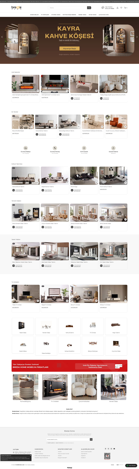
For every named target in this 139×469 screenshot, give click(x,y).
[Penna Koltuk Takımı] (113, 176)
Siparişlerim (84, 453)
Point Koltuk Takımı (18, 186)
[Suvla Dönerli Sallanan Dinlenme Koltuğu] (93, 122)
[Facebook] (105, 448)
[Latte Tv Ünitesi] (55, 294)
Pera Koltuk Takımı (76, 186)
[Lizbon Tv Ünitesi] (113, 294)
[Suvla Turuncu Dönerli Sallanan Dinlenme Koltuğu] (116, 122)
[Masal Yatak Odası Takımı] (34, 251)
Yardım (60, 451)
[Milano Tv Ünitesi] (26, 294)
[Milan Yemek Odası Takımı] (84, 213)
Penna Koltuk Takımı (106, 186)
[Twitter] (108, 448)
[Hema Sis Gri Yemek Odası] (55, 213)
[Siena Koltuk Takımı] (46, 122)
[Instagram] (111, 448)
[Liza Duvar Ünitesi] (84, 294)
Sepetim (83, 455)
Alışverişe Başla (118, 366)
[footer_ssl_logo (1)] (119, 465)
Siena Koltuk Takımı (42, 130)
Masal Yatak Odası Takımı (28, 262)
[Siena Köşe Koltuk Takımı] (69, 122)
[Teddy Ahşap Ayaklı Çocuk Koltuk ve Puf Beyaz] (113, 84)
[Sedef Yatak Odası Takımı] (64, 251)
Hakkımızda (38, 451)
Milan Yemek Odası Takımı (78, 223)
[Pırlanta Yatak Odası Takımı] (93, 251)
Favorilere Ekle (38, 91)
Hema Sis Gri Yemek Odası (49, 223)
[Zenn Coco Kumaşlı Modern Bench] (84, 84)
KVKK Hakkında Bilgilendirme (42, 455)
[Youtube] (114, 448)
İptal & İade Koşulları (86, 451)
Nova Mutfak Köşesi (18, 130)
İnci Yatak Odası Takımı (115, 262)
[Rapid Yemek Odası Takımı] (113, 213)
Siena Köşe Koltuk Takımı (66, 130)
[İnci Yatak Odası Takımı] (122, 251)
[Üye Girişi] (117, 8)
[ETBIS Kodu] (107, 456)
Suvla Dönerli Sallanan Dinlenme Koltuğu (93, 130)
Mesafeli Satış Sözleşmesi (41, 457)
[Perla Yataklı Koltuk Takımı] (55, 176)
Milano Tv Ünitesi (17, 305)
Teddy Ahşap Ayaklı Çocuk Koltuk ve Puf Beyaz (113, 95)
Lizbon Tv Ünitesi (105, 305)
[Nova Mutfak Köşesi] (23, 122)
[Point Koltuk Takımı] (26, 176)
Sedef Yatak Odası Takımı (57, 262)
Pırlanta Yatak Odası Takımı (87, 262)
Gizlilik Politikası (39, 453)
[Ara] (89, 7)
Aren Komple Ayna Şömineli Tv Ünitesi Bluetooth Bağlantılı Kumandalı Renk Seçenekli (25, 95)
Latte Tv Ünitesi (46, 305)
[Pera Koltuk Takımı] (84, 176)
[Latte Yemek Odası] (26, 213)
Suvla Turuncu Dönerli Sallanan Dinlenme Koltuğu (116, 130)
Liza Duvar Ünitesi (76, 305)
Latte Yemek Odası (18, 223)
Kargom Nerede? (62, 457)
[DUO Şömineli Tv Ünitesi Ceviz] (55, 84)
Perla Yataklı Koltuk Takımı (50, 186)
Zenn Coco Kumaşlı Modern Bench (81, 95)
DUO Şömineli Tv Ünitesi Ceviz (51, 95)
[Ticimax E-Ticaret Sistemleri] (69, 468)
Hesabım (83, 457)
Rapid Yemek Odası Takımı (108, 223)
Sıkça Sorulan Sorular (63, 453)
